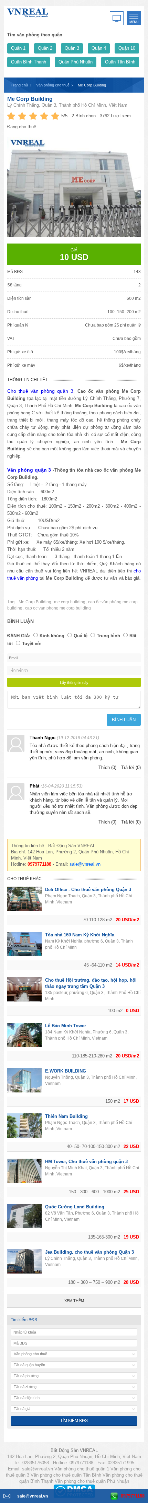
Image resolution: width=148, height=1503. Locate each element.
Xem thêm (74, 1301)
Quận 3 (72, 48)
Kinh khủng (52, 635)
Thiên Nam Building (66, 1116)
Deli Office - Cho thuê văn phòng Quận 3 (88, 889)
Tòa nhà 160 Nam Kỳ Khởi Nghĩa (79, 934)
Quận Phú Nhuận (76, 61)
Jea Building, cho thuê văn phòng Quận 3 (89, 1252)
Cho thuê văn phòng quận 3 (40, 391)
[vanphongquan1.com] (28, 11)
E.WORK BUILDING (65, 1071)
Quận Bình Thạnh (28, 61)
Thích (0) (107, 767)
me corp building (69, 602)
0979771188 (133, 1496)
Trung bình (108, 635)
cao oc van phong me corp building (58, 608)
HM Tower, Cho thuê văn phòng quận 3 (86, 1161)
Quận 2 (45, 48)
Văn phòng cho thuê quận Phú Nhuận (92, 1481)
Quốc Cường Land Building (74, 1206)
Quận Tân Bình (120, 61)
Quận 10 (126, 48)
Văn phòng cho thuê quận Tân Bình (66, 1475)
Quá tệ (80, 635)
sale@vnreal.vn (85, 864)
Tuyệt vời (32, 643)
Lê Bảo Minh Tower (65, 1025)
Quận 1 (18, 48)
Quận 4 (99, 48)
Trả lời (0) (131, 767)
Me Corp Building (30, 99)
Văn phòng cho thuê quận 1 (81, 1468)
